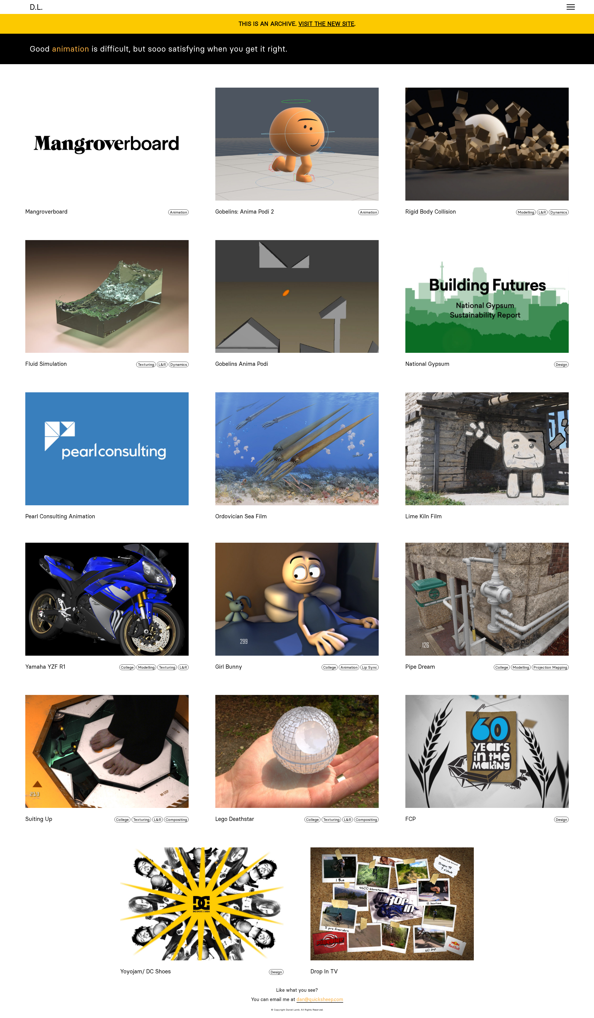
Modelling (526, 212)
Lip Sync (369, 667)
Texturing (146, 364)
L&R (542, 212)
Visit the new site (326, 23)
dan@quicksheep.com (320, 999)
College (127, 667)
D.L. (36, 7)
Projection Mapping (550, 667)
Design (561, 364)
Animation (178, 212)
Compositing (176, 819)
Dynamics (558, 212)
